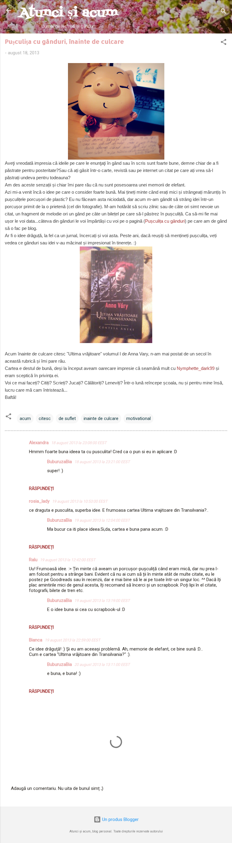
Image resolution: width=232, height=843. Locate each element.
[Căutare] (223, 12)
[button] (223, 43)
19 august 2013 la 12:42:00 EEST (67, 560)
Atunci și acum (68, 13)
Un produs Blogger (120, 819)
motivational (138, 418)
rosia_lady (39, 501)
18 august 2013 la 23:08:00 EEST (79, 443)
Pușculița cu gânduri (165, 221)
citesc (45, 418)
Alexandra (39, 442)
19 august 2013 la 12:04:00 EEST (102, 520)
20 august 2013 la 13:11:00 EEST (102, 664)
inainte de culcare (101, 418)
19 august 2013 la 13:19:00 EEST (102, 600)
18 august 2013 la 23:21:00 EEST (102, 462)
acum (25, 418)
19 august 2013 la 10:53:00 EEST (80, 501)
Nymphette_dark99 (195, 368)
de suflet (67, 418)
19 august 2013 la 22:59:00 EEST (72, 640)
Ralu (33, 559)
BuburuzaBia (59, 461)
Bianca (35, 640)
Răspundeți (41, 488)
